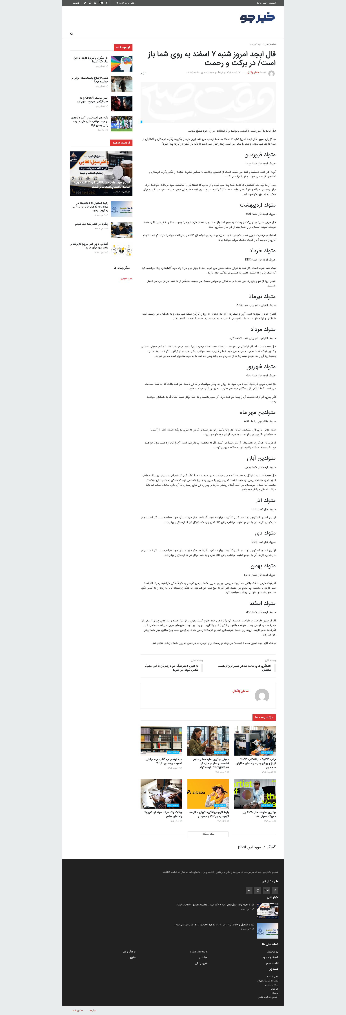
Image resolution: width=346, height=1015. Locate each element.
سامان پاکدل (253, 72)
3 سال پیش (101, 66)
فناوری (206, 34)
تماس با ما (262, 3)
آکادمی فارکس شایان (268, 997)
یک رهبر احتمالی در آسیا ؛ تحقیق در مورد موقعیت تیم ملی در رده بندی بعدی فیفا (89, 121)
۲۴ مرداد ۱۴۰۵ (268, 772)
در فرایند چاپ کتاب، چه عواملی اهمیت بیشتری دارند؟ (163, 761)
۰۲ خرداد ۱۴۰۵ (174, 768)
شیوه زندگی (147, 34)
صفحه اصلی (266, 34)
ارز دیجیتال (126, 34)
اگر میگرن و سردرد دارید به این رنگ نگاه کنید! (91, 60)
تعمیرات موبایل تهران (268, 981)
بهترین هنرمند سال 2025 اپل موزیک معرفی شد (259, 814)
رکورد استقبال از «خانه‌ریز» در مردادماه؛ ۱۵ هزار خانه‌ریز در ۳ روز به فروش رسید (90, 207)
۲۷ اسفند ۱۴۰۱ (233, 72)
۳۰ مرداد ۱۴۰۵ (100, 228)
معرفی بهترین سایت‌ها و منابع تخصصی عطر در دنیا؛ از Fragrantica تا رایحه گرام (211, 763)
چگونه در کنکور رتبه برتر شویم (91, 224)
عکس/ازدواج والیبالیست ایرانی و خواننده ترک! (90, 80)
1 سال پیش (101, 130)
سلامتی (165, 34)
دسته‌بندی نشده (198, 952)
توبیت (275, 993)
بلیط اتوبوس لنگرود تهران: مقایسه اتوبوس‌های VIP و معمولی (209, 814)
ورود (75, 3)
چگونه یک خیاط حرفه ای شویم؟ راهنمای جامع (163, 814)
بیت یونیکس (271, 985)
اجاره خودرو (126, 279)
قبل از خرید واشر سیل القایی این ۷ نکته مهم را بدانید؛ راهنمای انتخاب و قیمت (102, 184)
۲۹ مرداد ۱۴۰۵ (100, 252)
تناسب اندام (224, 34)
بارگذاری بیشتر (208, 834)
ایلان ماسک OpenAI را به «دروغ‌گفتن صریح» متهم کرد (92, 100)
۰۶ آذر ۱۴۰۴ (175, 821)
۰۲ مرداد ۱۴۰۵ (221, 772)
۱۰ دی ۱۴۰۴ (269, 821)
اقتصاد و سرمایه (186, 34)
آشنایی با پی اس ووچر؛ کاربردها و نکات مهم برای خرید (89, 246)
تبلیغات (272, 3)
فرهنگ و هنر (245, 34)
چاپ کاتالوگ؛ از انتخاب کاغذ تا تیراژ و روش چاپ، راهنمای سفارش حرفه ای (256, 763)
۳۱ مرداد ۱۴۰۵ (122, 191)
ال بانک (274, 989)
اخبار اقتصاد (272, 977)
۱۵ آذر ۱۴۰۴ (222, 821)
